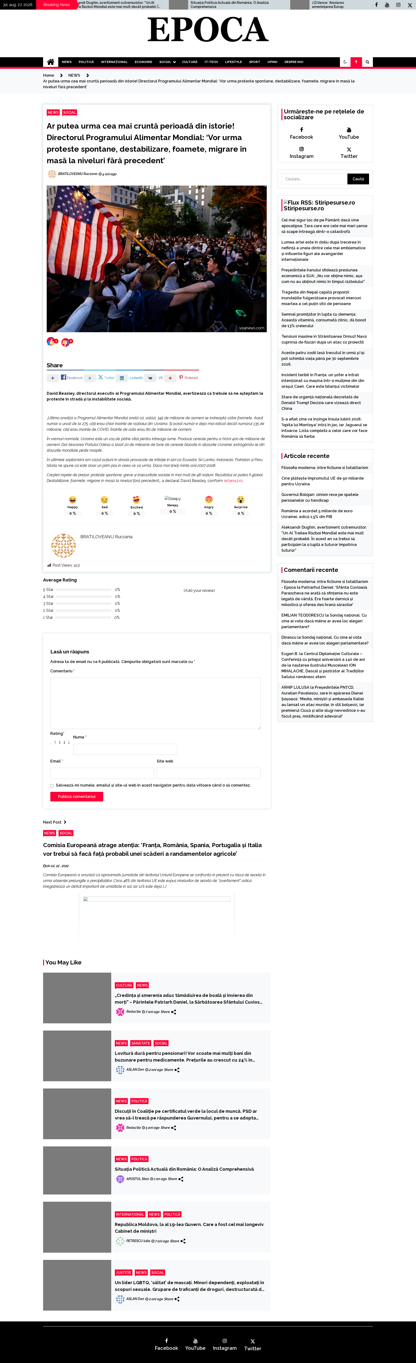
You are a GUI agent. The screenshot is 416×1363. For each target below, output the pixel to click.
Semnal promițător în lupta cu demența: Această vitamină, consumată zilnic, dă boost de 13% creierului (323, 320)
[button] (345, 62)
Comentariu (62, 671)
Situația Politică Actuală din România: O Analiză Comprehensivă (158, 5)
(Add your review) (199, 590)
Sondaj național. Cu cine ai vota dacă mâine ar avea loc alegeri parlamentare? (324, 621)
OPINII (272, 62)
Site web (165, 761)
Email (56, 761)
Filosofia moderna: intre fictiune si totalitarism (324, 467)
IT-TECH (211, 62)
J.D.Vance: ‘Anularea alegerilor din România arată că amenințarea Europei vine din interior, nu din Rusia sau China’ (284, 5)
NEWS (67, 62)
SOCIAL (165, 62)
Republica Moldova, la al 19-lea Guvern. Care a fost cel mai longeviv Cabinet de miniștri (189, 1228)
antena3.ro (233, 480)
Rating (57, 733)
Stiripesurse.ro (304, 208)
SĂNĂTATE (140, 1043)
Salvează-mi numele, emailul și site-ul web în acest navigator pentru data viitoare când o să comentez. (153, 785)
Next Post (52, 822)
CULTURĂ (189, 62)
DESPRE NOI (294, 62)
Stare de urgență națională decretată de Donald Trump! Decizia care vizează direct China (321, 403)
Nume (79, 737)
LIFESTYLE (233, 62)
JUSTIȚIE (123, 1272)
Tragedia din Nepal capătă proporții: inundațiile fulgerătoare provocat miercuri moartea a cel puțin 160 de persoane (321, 298)
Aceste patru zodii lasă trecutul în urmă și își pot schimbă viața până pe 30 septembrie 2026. (322, 358)
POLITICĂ (86, 62)
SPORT (254, 62)
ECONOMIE (143, 62)
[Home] (50, 62)
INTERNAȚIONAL (114, 62)
